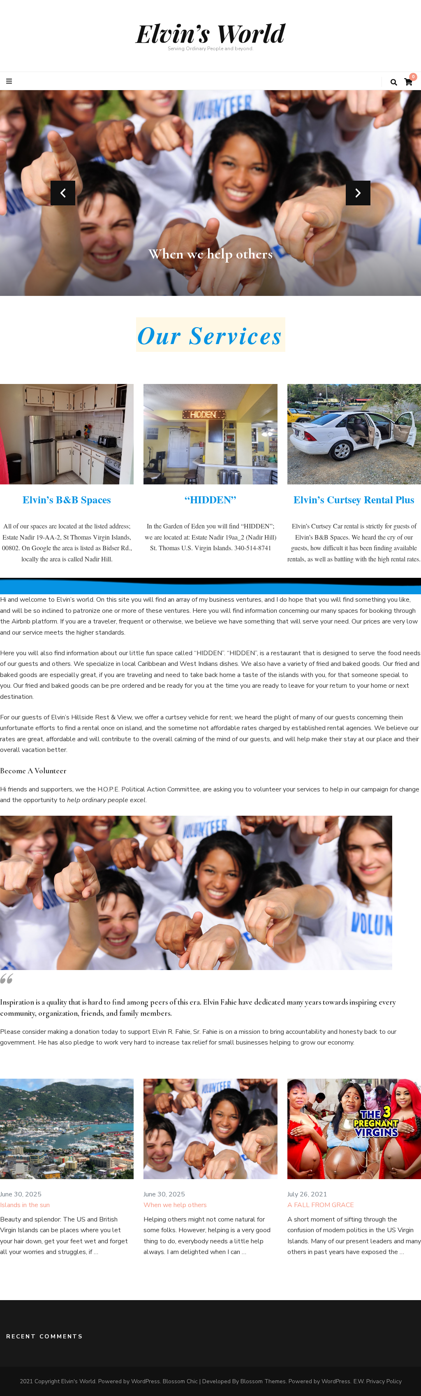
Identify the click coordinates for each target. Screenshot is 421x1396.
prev (63, 193)
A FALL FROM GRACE (320, 1205)
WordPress (336, 1381)
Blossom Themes (263, 1381)
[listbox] (210, 193)
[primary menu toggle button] (10, 81)
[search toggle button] (394, 82)
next (358, 193)
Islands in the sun (25, 1205)
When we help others (210, 254)
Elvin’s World (210, 32)
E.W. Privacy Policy (378, 1381)
